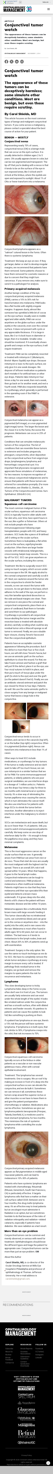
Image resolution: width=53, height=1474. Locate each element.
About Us (9, 1352)
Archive (8, 1355)
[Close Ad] (48, 1463)
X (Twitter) (39, 1352)
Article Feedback (9, 1359)
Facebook (39, 1349)
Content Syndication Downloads (25, 1364)
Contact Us (9, 1363)
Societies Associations (25, 1353)
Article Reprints (26, 1349)
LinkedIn (38, 1358)
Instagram (39, 1355)
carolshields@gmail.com (18, 1279)
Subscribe (9, 1349)
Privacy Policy (26, 1455)
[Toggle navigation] (48, 9)
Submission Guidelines (25, 1358)
